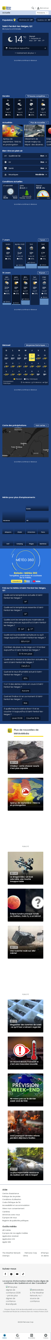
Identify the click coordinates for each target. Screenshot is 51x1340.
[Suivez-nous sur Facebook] (5, 1274)
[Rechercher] (33, 8)
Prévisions (41, 13)
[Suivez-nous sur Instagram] (11, 1274)
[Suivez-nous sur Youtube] (17, 1274)
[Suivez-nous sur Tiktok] (23, 1274)
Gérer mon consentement (13, 1208)
